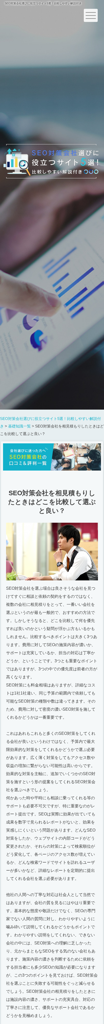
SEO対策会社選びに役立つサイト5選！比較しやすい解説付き (43, 3)
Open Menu (91, 15)
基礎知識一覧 (19, 426)
